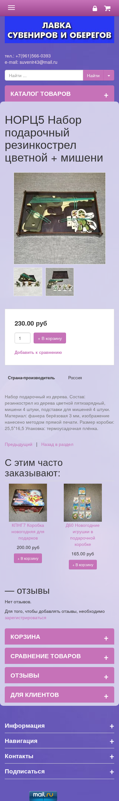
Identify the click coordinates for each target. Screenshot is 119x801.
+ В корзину (50, 338)
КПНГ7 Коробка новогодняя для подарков (27, 531)
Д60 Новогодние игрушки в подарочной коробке (83, 534)
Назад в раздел (57, 444)
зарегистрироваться (25, 617)
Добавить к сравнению (38, 352)
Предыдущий (18, 444)
